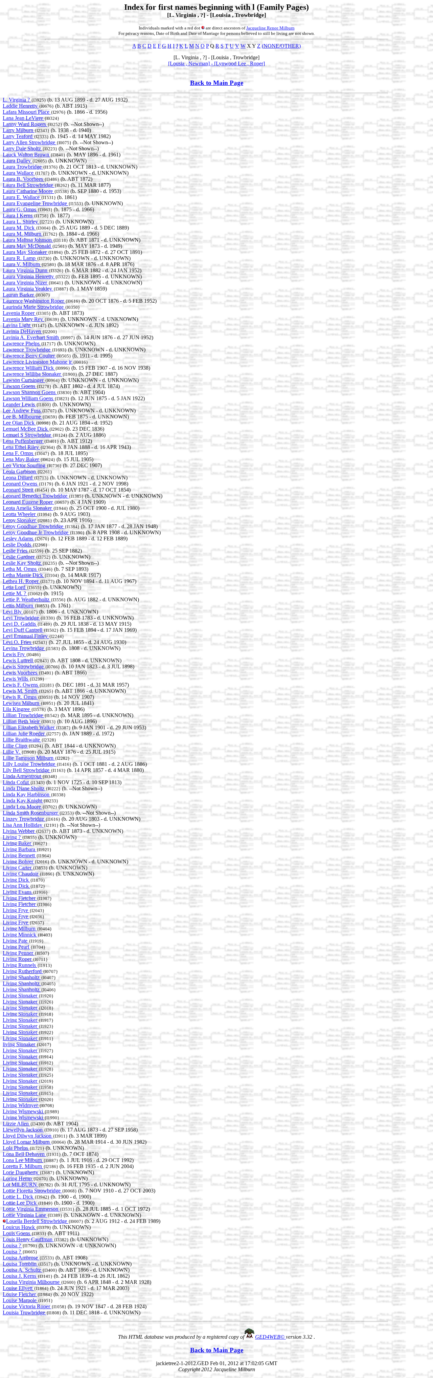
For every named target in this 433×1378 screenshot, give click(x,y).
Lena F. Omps (19, 453)
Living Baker (17, 843)
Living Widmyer (21, 1105)
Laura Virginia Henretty (29, 276)
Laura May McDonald (27, 246)
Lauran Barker (19, 295)
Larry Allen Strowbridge (29, 142)
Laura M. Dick (19, 228)
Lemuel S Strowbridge (27, 435)
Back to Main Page (216, 82)
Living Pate (16, 941)
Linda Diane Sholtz (24, 788)
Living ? (12, 837)
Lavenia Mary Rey (23, 319)
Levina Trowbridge (24, 648)
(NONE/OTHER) (281, 46)
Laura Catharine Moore (28, 191)
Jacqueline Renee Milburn (270, 27)
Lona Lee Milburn (23, 1160)
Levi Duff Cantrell (23, 630)
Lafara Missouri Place (27, 112)
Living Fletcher (20, 898)
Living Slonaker (21, 995)
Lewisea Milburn (22, 703)
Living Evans (18, 892)
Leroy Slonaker (20, 520)
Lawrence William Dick (29, 368)
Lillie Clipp (15, 746)
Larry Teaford (18, 136)
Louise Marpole (20, 1300)
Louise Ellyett (18, 1288)
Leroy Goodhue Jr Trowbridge (36, 532)
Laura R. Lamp (20, 258)
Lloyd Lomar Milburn (27, 1142)
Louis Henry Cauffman (28, 1239)
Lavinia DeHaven (22, 331)
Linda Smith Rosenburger (31, 813)
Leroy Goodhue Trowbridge (34, 526)
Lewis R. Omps (20, 697)
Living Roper (18, 959)
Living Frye (16, 910)
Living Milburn (20, 928)
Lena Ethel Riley (21, 447)
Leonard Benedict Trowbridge (36, 496)
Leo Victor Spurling (25, 465)
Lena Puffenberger (23, 441)
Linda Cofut (16, 782)
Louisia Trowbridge (24, 1312)
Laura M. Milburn (23, 234)
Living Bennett (19, 855)
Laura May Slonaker (25, 252)
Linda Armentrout (22, 776)
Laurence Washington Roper (34, 301)
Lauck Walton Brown (26, 154)
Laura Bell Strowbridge (28, 185)
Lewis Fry (14, 654)
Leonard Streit (19, 490)
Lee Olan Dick (19, 423)
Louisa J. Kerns (20, 1276)
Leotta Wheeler (20, 514)
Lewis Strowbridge (24, 666)
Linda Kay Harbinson (27, 794)
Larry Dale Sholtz (22, 148)
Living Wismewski (23, 1111)
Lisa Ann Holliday (23, 825)
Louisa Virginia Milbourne (32, 1282)
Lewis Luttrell (18, 660)
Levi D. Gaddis (20, 624)
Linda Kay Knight (23, 800)
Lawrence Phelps (22, 343)
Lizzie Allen (16, 1123)
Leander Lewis (19, 404)
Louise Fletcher (20, 1294)
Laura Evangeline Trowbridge (35, 203)
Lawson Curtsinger (24, 380)
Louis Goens (17, 1233)
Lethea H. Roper (21, 581)
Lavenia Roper (19, 313)
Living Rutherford (23, 971)
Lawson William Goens (28, 398)
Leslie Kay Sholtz (22, 563)
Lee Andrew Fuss (22, 410)
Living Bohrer (19, 861)
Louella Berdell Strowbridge (37, 1221)
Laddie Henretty (21, 106)
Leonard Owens (21, 484)
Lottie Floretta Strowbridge (32, 1190)
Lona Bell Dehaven (24, 1154)
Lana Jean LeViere (23, 118)
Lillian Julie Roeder (24, 733)
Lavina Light (17, 325)
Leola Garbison (20, 471)
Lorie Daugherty (21, 1172)
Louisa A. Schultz (22, 1270)
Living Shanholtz (22, 977)
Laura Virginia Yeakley (28, 289)
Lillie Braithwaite (22, 739)
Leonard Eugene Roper (28, 502)
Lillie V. (12, 752)
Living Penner (19, 953)
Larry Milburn (19, 130)
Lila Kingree (17, 709)
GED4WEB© (270, 1337)
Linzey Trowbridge (24, 819)
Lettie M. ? (15, 593)
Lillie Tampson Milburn (29, 758)
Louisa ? (12, 1245)
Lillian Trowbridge (23, 715)
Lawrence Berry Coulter (29, 356)
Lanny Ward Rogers (25, 124)
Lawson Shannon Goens (30, 392)
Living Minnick (20, 935)
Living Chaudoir (21, 874)
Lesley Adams (19, 538)
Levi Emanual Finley (26, 636)
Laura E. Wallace (22, 197)
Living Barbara (20, 849)
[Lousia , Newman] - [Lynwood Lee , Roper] (216, 63)
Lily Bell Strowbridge (27, 770)
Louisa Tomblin (20, 1264)
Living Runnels (20, 965)
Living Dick (16, 880)
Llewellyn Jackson (23, 1130)
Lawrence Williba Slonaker (32, 374)
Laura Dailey (17, 161)
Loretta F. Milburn (23, 1166)
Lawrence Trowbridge (27, 349)
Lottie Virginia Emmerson (31, 1209)
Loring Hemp (18, 1178)
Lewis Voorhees (21, 672)
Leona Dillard (18, 477)
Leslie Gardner (19, 557)
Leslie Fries (16, 551)
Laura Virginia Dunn (26, 270)
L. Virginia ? (17, 100)
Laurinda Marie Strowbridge (34, 307)
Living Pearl (16, 947)
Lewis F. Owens (21, 685)
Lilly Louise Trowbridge (29, 764)
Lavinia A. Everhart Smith (31, 337)
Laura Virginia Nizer (25, 282)
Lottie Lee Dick (20, 1203)
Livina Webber (19, 831)
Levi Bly (13, 612)
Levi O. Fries (17, 642)
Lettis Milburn (19, 605)
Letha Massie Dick (23, 575)
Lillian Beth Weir (22, 721)
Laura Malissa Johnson (28, 240)
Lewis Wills (16, 679)
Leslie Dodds (17, 544)
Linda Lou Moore (22, 807)
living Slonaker (20, 1044)
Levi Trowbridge (21, 618)
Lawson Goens (20, 386)
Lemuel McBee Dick (26, 429)
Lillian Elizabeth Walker (29, 727)
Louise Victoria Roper (27, 1306)
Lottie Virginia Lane (25, 1215)
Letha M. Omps (20, 569)
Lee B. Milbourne (22, 416)
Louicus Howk (19, 1227)
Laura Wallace (19, 173)
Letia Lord (15, 587)
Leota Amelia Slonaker (28, 508)
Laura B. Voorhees (23, 179)
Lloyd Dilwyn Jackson (28, 1136)
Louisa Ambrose (21, 1258)
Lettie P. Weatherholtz (27, 599)
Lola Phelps (16, 1148)
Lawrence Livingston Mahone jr (38, 362)
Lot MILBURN (20, 1184)
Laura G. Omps (20, 209)
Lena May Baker (21, 459)
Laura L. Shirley (21, 221)
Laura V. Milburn (22, 264)
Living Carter (18, 867)
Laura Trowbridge (23, 167)
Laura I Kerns (18, 215)
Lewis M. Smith (21, 691)
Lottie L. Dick (19, 1197)
